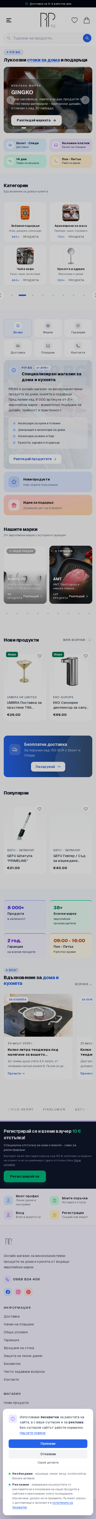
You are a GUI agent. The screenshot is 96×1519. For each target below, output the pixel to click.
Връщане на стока (19, 1348)
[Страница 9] (38, 613)
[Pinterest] (28, 1292)
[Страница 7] (74, 295)
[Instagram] (18, 1292)
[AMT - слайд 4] (34, 128)
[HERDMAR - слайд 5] (44, 128)
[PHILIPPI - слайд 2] (13, 128)
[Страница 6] (63, 295)
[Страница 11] (58, 613)
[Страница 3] (32, 295)
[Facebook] (8, 1292)
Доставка (12, 1316)
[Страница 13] (79, 613)
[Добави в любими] (39, 656)
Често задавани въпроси (24, 1371)
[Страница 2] (22, 295)
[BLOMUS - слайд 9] (85, 128)
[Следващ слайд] (85, 100)
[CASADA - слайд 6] (54, 128)
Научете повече (32, 1433)
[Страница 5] (53, 295)
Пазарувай (45, 766)
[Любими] (74, 20)
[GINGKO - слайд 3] (24, 128)
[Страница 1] (12, 295)
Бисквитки (12, 1363)
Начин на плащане (19, 1324)
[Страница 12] (68, 613)
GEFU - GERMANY (61, 1109)
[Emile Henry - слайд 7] (65, 128)
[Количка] (86, 20)
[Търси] (87, 38)
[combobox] (48, 38)
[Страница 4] (43, 295)
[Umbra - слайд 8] (75, 128)
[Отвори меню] (9, 20)
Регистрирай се (24, 1176)
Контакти (11, 1379)
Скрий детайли (48, 1462)
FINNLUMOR (24, 1109)
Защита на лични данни (23, 1355)
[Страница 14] (89, 613)
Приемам (48, 1443)
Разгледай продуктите (33, 459)
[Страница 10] (48, 613)
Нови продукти (16, 1402)
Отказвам (48, 1454)
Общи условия (16, 1332)
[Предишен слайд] (11, 100)
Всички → (83, 984)
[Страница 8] (84, 295)
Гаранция (11, 1340)
